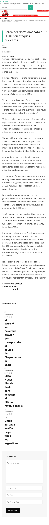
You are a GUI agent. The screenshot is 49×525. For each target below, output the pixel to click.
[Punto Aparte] (24, 18)
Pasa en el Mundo (8, 59)
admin (4, 50)
